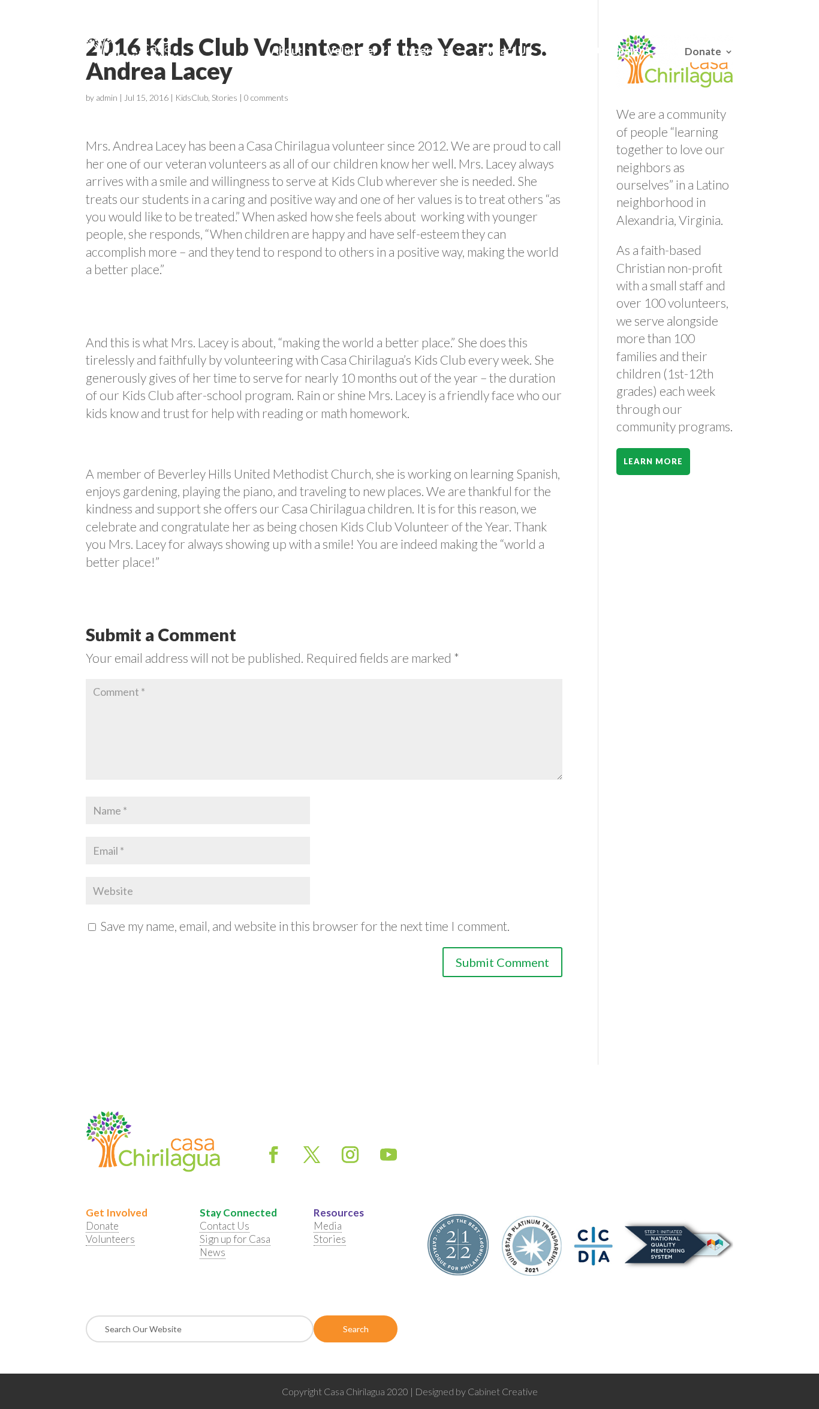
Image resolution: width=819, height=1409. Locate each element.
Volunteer (352, 51)
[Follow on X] (312, 1154)
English (687, 11)
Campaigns (624, 51)
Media (328, 1225)
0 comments (266, 97)
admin (107, 97)
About (286, 51)
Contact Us (503, 51)
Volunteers (110, 1239)
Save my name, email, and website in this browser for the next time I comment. (305, 925)
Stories (224, 97)
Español (719, 11)
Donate (703, 49)
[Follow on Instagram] (350, 1154)
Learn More (653, 461)
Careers (563, 51)
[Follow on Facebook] (273, 1154)
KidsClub (191, 97)
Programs (426, 51)
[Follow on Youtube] (388, 1154)
